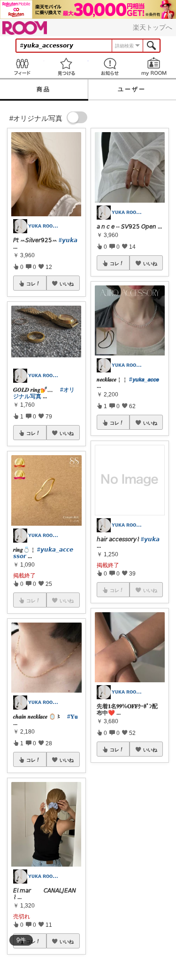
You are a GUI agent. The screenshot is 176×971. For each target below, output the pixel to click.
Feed (22, 66)
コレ (31, 283)
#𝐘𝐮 (72, 716)
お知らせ (110, 66)
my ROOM (154, 66)
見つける (66, 66)
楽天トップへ (152, 27)
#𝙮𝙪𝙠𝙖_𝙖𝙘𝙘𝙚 (144, 379)
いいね (67, 283)
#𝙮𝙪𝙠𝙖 (68, 240)
